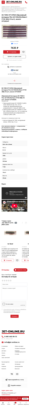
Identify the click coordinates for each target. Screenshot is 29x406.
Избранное (26, 404)
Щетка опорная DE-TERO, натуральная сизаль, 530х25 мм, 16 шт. (14, 121)
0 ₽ (14, 404)
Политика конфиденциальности (20, 351)
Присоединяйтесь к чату (16, 380)
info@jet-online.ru (11, 342)
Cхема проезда (6, 394)
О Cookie (17, 354)
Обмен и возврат (19, 346)
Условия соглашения (20, 348)
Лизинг (3, 355)
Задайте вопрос (16, 385)
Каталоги (4, 368)
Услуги (3, 348)
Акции (3, 364)
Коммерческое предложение (14, 83)
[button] (22, 222)
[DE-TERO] (14, 70)
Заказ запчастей (6, 357)
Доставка (4, 350)
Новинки (4, 366)
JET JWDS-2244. (21, 108)
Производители (5, 362)
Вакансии (17, 368)
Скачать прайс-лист (19, 362)
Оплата (3, 353)
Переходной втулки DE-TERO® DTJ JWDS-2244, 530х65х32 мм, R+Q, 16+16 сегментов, (15, 104)
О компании (5, 346)
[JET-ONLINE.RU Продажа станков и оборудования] (14, 2)
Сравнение (20, 404)
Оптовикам (17, 364)
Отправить (14, 316)
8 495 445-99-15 (10, 336)
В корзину (13, 52)
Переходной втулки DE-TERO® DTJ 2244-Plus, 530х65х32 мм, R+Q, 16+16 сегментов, (15, 110)
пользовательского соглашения (11, 312)
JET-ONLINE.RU (6, 128)
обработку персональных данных (14, 310)
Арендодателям (19, 366)
